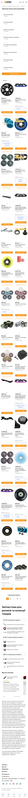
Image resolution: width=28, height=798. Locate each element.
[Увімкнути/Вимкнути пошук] (23, 2)
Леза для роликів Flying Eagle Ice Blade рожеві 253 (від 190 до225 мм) (20, 397)
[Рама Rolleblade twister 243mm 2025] (21, 160)
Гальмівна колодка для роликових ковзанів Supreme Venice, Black (20, 367)
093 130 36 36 (5, 774)
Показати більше (14, 73)
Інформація (5, 769)
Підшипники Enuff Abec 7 (20, 304)
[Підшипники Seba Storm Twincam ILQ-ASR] (7, 566)
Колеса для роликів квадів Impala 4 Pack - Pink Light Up (20, 274)
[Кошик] (26, 2)
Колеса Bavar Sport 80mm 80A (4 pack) (5, 135)
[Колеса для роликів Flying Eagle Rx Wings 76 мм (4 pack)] (7, 89)
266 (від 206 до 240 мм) (20, 218)
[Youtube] (13, 784)
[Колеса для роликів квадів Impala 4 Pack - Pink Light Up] (21, 262)
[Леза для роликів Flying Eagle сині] (21, 89)
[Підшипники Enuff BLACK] (7, 327)
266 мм (18, 108)
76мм (18, 517)
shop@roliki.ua (5, 776)
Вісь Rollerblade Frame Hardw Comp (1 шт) (6, 208)
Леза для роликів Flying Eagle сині (20, 100)
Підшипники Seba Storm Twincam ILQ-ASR (6, 577)
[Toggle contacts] (20, 2)
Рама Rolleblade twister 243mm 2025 (20, 171)
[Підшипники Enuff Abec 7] (21, 294)
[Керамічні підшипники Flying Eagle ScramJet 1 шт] (7, 532)
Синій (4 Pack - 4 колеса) (6, 144)
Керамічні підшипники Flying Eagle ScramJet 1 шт (6, 544)
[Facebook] (3, 784)
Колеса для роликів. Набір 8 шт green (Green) (6, 171)
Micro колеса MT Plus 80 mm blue (20, 135)
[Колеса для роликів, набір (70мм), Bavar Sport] (21, 495)
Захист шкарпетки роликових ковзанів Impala (19, 434)
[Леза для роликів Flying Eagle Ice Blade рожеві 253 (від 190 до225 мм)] (21, 385)
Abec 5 (4, 311)
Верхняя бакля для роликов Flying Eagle (6, 396)
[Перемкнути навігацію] (2, 2)
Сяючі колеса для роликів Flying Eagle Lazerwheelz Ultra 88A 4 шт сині (20, 469)
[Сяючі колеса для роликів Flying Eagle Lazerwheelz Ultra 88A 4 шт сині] (21, 458)
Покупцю (4, 764)
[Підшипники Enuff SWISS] (7, 356)
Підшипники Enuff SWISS (7, 366)
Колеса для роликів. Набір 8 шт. (6, 468)
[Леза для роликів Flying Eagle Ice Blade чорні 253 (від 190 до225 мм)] (21, 197)
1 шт (4, 552)
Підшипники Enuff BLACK (7, 337)
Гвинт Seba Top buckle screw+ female (20, 245)
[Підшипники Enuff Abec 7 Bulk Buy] (21, 327)
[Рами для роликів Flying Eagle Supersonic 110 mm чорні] (7, 423)
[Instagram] (10, 784)
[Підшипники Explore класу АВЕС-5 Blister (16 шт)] (21, 532)
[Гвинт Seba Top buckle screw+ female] (21, 234)
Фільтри (5, 80)
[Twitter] (6, 784)
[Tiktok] (20, 784)
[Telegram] (16, 784)
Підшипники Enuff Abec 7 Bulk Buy (20, 338)
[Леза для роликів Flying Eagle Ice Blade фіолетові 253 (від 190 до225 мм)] (7, 495)
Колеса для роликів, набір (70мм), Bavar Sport (20, 506)
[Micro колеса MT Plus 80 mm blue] (21, 124)
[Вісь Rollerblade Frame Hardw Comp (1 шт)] (7, 197)
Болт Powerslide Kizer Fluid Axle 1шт (6, 245)
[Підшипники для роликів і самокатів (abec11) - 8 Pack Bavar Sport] (21, 566)
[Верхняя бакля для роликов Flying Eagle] (7, 385)
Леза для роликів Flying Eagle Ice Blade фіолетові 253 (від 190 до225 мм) (6, 506)
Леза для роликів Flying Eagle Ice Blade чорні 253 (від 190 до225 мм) (20, 208)
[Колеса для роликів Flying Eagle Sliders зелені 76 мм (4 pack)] (7, 262)
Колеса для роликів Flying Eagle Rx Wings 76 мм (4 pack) (6, 101)
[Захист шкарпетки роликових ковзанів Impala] (21, 423)
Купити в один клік (7, 115)
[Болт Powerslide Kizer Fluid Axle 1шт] (7, 234)
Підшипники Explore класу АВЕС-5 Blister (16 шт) (20, 544)
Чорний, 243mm (20, 180)
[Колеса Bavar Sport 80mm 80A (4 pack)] (7, 124)
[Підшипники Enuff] (7, 294)
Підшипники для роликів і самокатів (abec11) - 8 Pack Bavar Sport (20, 577)
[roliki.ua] (8, 2)
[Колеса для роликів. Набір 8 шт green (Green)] (7, 160)
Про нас (4, 766)
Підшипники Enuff (5, 304)
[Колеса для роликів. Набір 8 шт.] (7, 458)
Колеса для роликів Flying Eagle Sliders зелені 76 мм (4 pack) (7, 274)
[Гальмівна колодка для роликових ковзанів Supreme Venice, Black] (21, 356)
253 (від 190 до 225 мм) (20, 406)
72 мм (18, 479)
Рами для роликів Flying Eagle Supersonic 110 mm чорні (6, 434)
